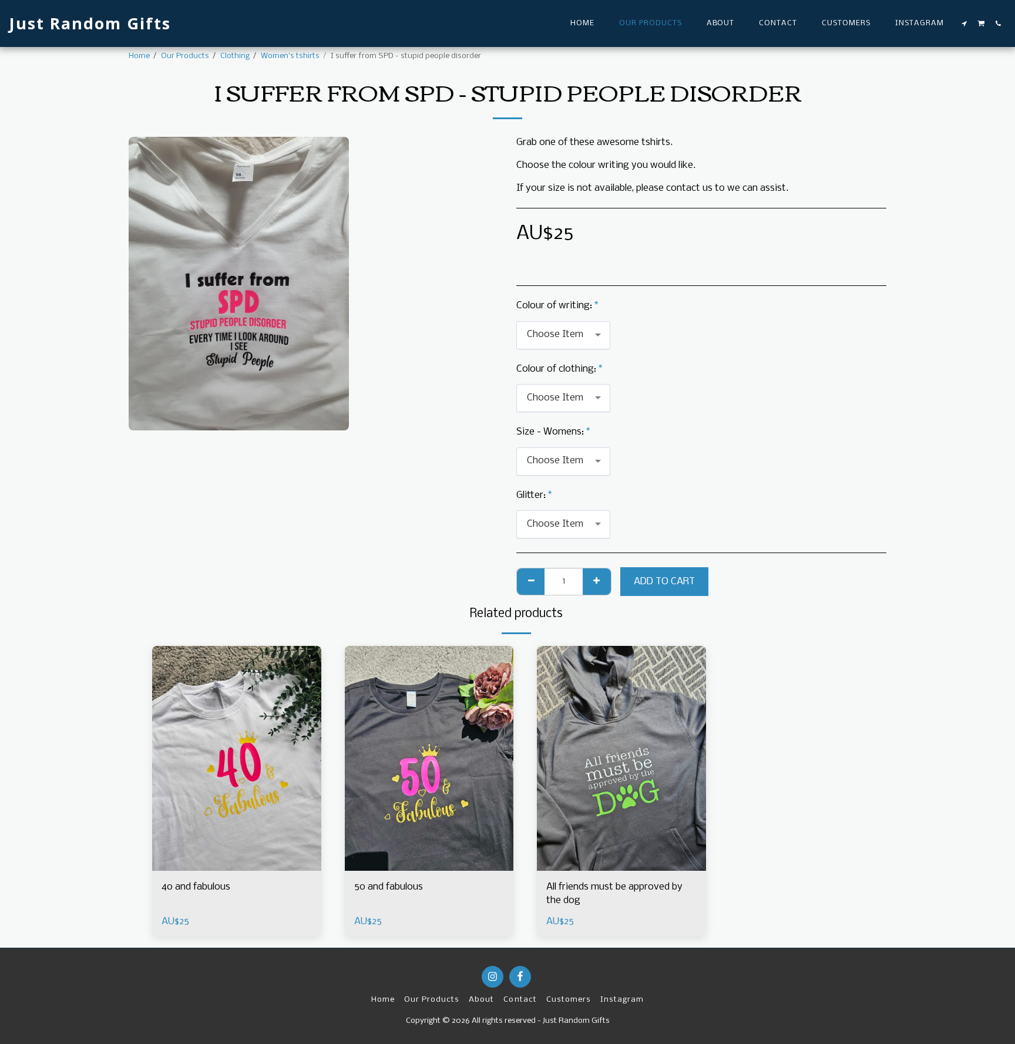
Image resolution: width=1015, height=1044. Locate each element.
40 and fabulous (196, 887)
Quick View (236, 864)
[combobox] (563, 335)
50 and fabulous (388, 887)
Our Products (185, 56)
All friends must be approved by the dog (614, 894)
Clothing (235, 56)
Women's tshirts (290, 56)
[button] (964, 23)
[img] (236, 758)
